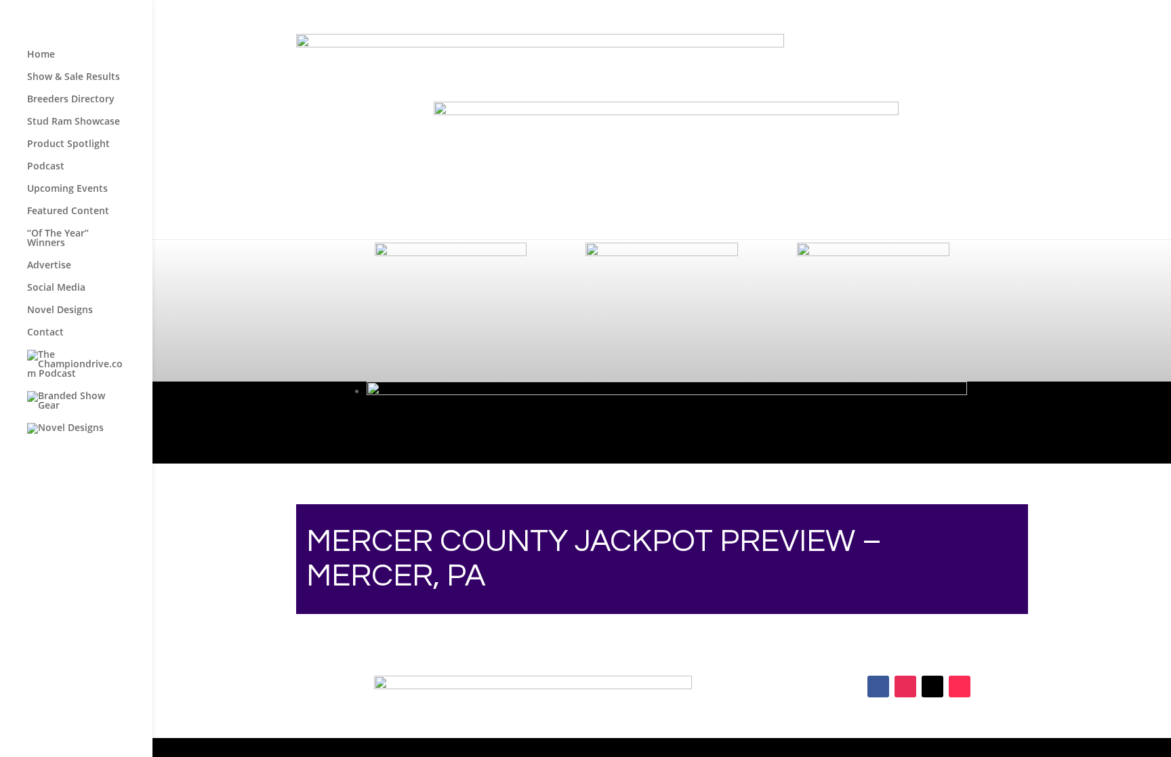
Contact (45, 332)
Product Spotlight (68, 144)
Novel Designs (60, 310)
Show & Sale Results (73, 77)
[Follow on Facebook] (878, 686)
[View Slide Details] (666, 111)
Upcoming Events (67, 189)
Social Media (56, 288)
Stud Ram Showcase (73, 122)
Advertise (49, 265)
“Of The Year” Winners (58, 238)
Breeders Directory (71, 99)
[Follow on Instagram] (905, 686)
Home (41, 54)
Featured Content (68, 211)
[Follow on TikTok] (959, 686)
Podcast (45, 166)
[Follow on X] (932, 686)
